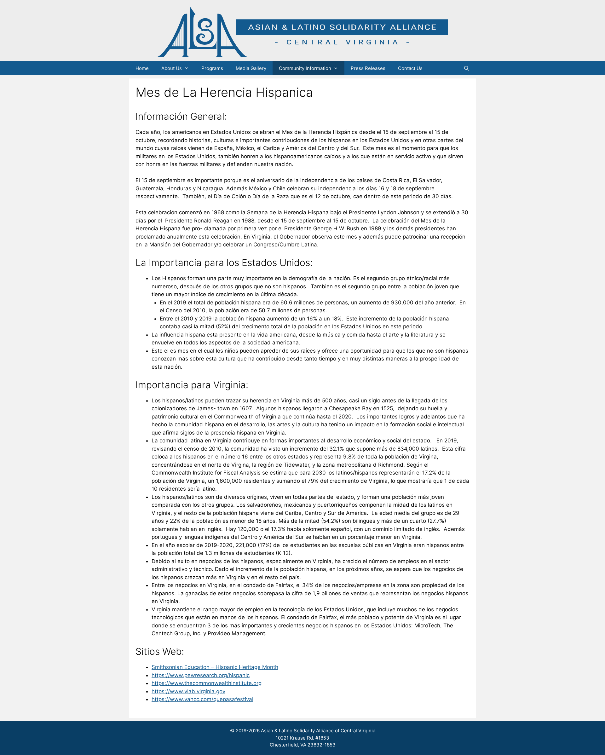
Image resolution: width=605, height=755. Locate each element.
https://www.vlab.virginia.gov (188, 691)
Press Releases (368, 68)
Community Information (305, 68)
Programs (212, 68)
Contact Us (410, 68)
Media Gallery (251, 68)
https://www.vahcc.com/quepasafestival (202, 699)
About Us (171, 68)
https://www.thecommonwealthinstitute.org (207, 683)
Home (142, 68)
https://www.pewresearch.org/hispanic (201, 675)
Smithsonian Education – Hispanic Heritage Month (215, 667)
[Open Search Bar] (466, 68)
